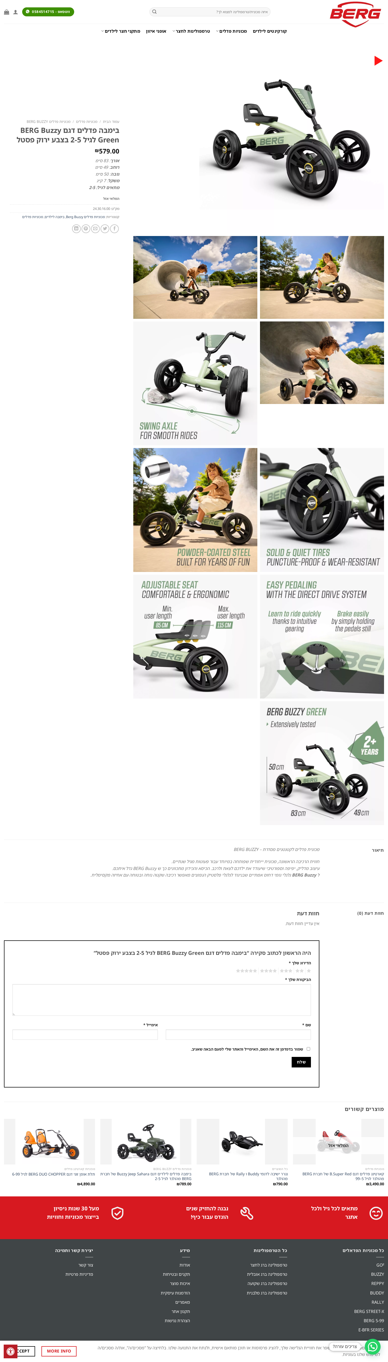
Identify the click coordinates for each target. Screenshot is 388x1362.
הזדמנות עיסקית (175, 1293)
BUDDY (377, 1293)
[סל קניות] (6, 12)
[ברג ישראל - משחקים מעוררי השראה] (331, 14)
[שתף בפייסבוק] (114, 228)
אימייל (150, 1024)
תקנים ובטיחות (176, 1274)
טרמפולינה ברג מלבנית (267, 1293)
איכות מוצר (180, 1283)
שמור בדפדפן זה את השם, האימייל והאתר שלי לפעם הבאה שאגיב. (247, 1049)
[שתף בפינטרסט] (86, 228)
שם (306, 1024)
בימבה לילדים (54, 216)
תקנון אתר (181, 1311)
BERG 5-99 (374, 1321)
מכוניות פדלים (233, 31)
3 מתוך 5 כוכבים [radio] (287, 971)
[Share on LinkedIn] (76, 228)
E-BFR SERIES (371, 1330)
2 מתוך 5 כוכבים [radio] (300, 971)
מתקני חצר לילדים (122, 31)
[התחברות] (15, 12)
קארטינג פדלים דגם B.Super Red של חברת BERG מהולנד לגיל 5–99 (343, 1176)
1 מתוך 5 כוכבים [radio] (309, 971)
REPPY (377, 1283)
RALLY (378, 1302)
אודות (184, 1265)
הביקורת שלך (298, 979)
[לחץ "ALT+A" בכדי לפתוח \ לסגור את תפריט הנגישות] (10, 1351)
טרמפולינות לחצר (193, 31)
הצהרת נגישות (177, 1321)
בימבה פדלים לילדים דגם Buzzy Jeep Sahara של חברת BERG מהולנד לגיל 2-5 (145, 1176)
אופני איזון (156, 31)
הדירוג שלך (300, 962)
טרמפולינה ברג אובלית (267, 1274)
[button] (373, 1347)
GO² (380, 1265)
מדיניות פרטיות (79, 1274)
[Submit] (154, 11)
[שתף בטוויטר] (105, 228)
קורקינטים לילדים (270, 31)
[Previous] (384, 1157)
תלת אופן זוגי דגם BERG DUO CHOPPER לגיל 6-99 (53, 1174)
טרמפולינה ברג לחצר (268, 1265)
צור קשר (85, 1265)
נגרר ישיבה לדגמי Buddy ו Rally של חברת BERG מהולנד (248, 1176)
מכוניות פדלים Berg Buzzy (48, 121)
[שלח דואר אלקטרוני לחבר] (95, 228)
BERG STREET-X (369, 1311)
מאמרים (182, 1302)
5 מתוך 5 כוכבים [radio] (247, 971)
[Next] (4, 1157)
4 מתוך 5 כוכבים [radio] (269, 971)
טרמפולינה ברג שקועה (267, 1283)
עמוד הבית (111, 121)
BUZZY (377, 1274)
